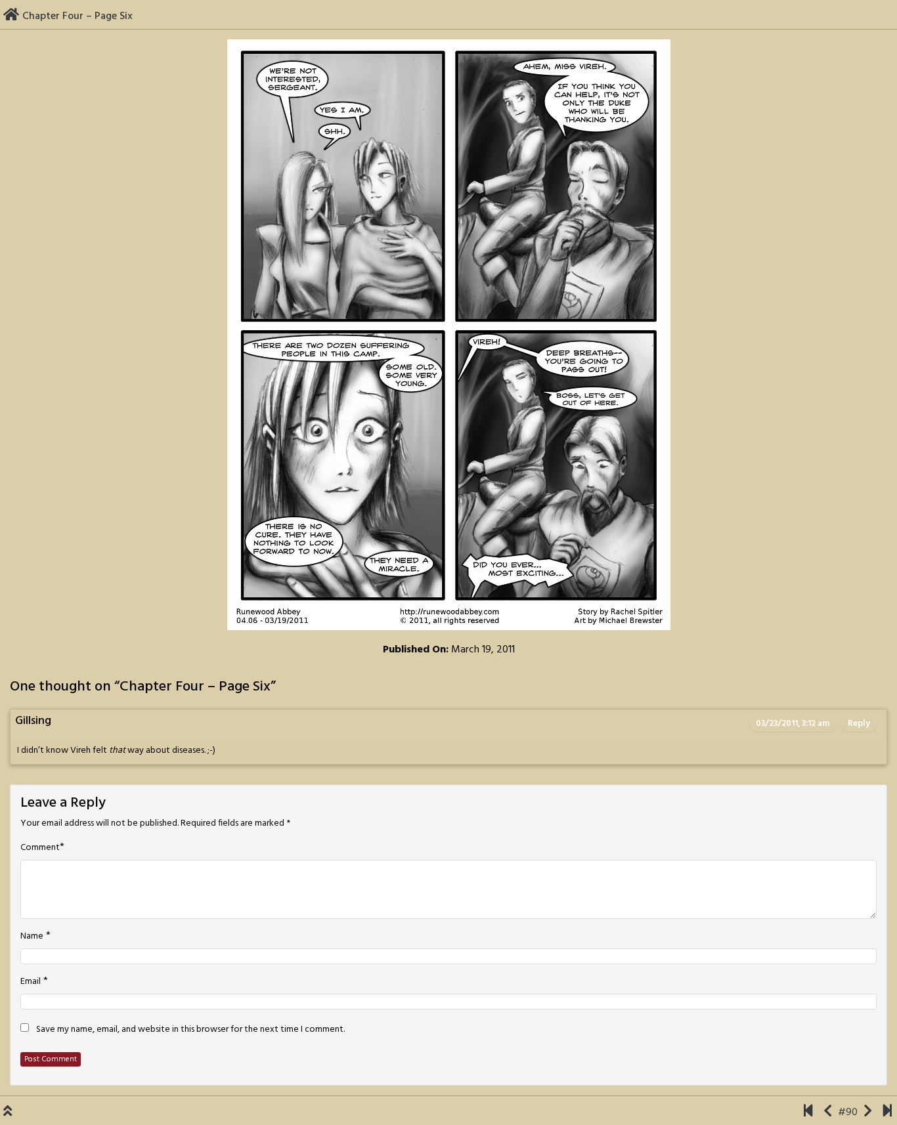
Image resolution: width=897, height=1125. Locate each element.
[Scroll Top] (7, 1112)
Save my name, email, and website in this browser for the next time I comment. (190, 1029)
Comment (40, 848)
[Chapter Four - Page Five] (827, 1112)
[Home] (11, 16)
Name (31, 936)
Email (30, 981)
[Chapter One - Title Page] (808, 1112)
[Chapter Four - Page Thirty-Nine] (887, 1112)
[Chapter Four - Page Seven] (867, 1112)
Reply (859, 724)
